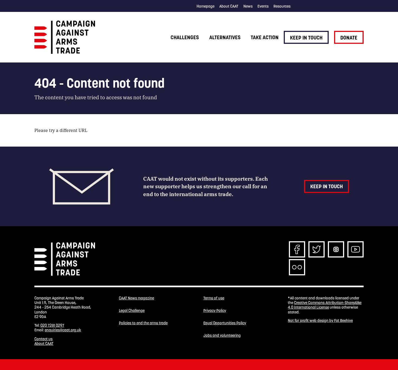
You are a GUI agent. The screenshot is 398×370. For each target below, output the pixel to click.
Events (263, 6)
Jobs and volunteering (222, 335)
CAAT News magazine (136, 298)
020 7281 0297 (52, 325)
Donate (348, 37)
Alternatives (224, 37)
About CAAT (228, 6)
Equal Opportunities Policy (224, 323)
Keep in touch (306, 37)
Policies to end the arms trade (143, 323)
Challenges (185, 37)
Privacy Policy (214, 310)
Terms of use (213, 298)
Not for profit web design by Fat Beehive (320, 320)
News (248, 6)
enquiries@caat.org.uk (63, 330)
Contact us (43, 338)
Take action (265, 37)
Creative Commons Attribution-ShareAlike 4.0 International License (324, 305)
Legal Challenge (132, 310)
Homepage (205, 6)
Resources (282, 6)
